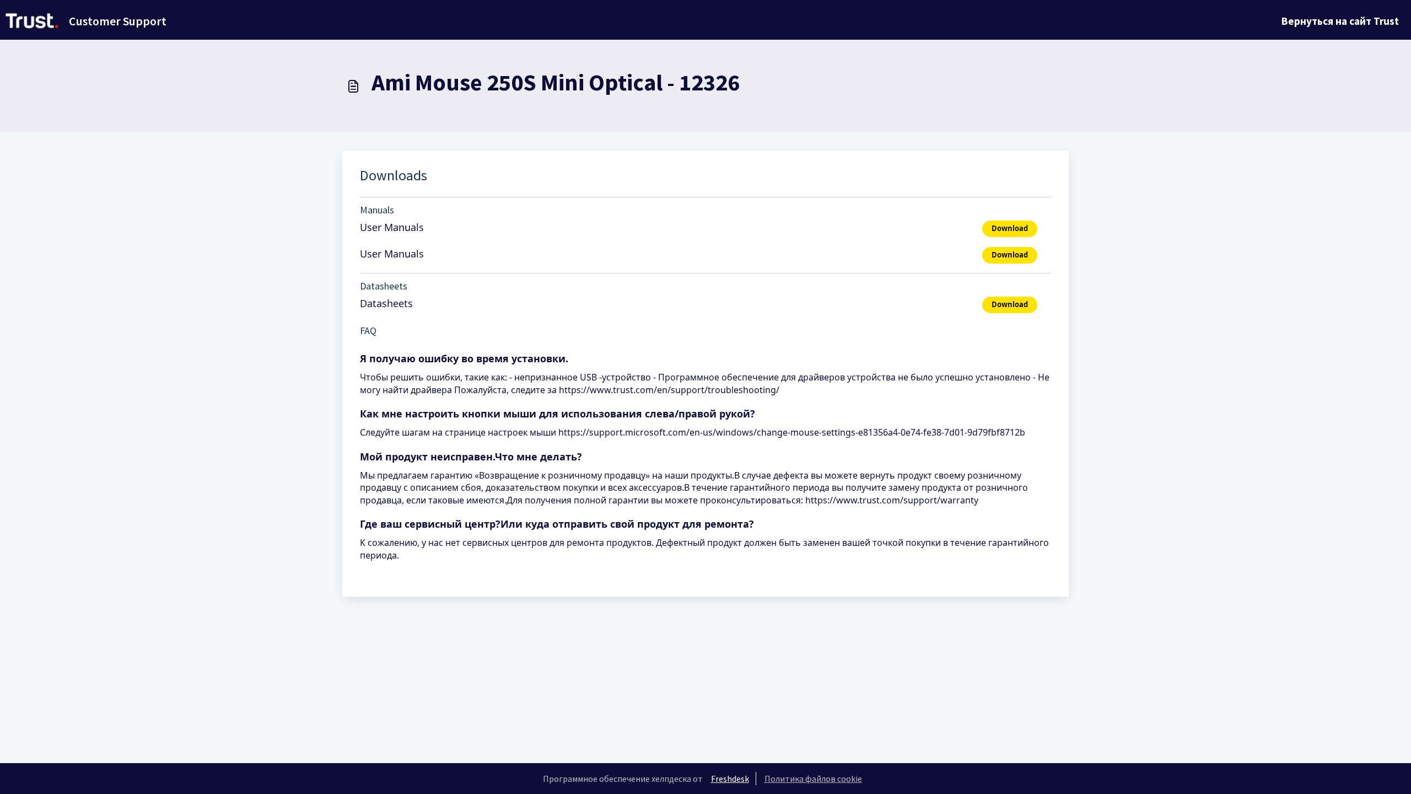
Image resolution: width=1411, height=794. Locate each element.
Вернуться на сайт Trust (1340, 21)
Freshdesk (730, 778)
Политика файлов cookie (813, 778)
